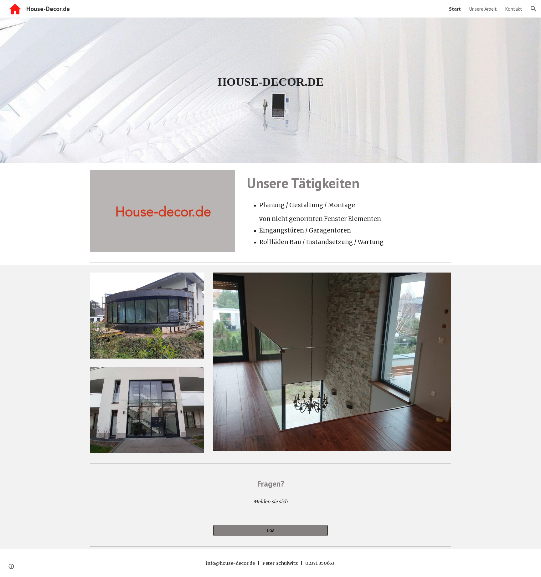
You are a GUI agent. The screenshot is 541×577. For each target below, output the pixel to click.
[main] (270, 82)
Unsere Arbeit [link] (483, 9)
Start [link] (455, 9)
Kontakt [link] (513, 9)
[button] (533, 8)
